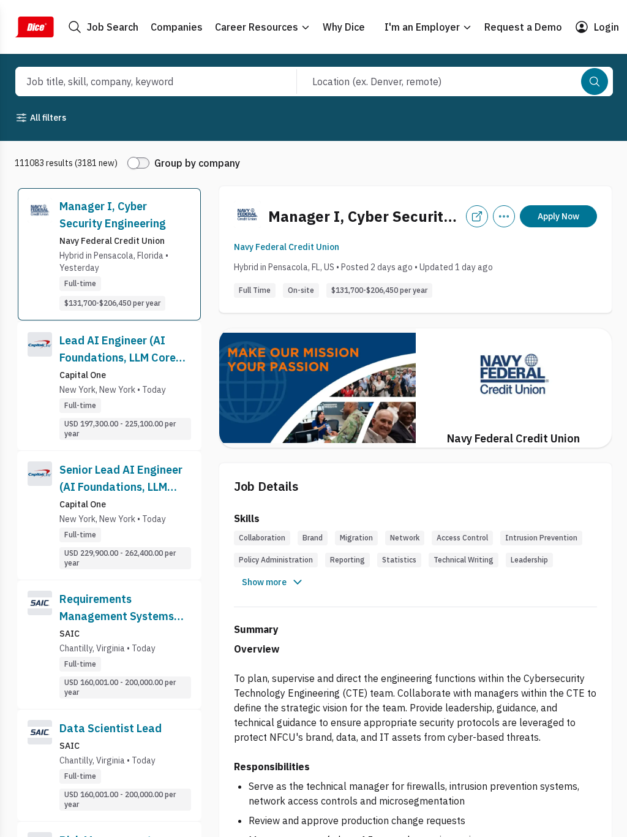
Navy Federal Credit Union (286, 246)
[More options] (504, 216)
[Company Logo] (40, 254)
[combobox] (143, 81)
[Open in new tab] (477, 216)
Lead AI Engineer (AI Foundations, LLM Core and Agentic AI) (117, 349)
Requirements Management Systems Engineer (116, 608)
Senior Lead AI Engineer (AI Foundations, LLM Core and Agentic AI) (120, 479)
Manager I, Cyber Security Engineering (112, 214)
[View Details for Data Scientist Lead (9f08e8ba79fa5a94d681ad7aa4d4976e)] (109, 765)
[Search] (594, 81)
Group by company (197, 163)
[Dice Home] (34, 27)
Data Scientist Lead (110, 728)
